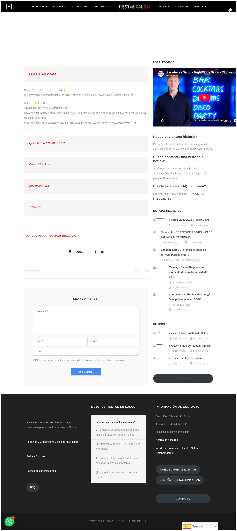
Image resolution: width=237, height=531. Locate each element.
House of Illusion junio (42, 73)
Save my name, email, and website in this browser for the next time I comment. (80, 360)
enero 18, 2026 (180, 225)
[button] (9, 521)
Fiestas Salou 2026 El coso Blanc (189, 219)
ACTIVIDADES (79, 6)
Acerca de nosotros (167, 440)
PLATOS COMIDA (35, 235)
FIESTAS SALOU (201, 225)
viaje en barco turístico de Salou (188, 333)
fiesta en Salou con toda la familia (189, 345)
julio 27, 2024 (179, 338)
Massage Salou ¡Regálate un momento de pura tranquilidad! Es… (188, 272)
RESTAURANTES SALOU (63, 235)
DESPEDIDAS (102, 6)
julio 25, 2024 (179, 351)
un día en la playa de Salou (185, 358)
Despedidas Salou (40, 164)
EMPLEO (200, 6)
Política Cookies (35, 456)
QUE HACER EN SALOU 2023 (47, 143)
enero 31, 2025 (171, 260)
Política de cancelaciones (41, 471)
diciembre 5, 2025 (173, 243)
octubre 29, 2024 (181, 305)
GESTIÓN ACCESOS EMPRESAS (180, 480)
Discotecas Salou (39, 185)
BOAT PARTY (39, 6)
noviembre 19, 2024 (182, 282)
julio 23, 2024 (179, 364)
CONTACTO (182, 6)
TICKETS (164, 6)
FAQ (32, 487)
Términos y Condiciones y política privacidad (52, 441)
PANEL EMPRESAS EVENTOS (178, 469)
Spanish (197, 526)
